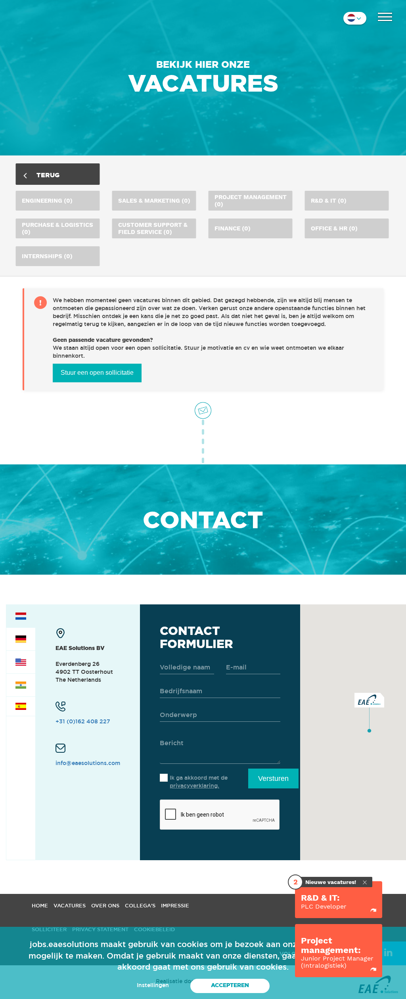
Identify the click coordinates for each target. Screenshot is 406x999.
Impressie (175, 905)
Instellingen (153, 985)
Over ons (105, 905)
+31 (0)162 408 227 (83, 721)
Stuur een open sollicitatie (97, 372)
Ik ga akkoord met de (199, 782)
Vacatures (70, 905)
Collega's (140, 905)
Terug (47, 174)
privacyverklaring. (194, 785)
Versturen (273, 778)
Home (40, 905)
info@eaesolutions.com (88, 763)
